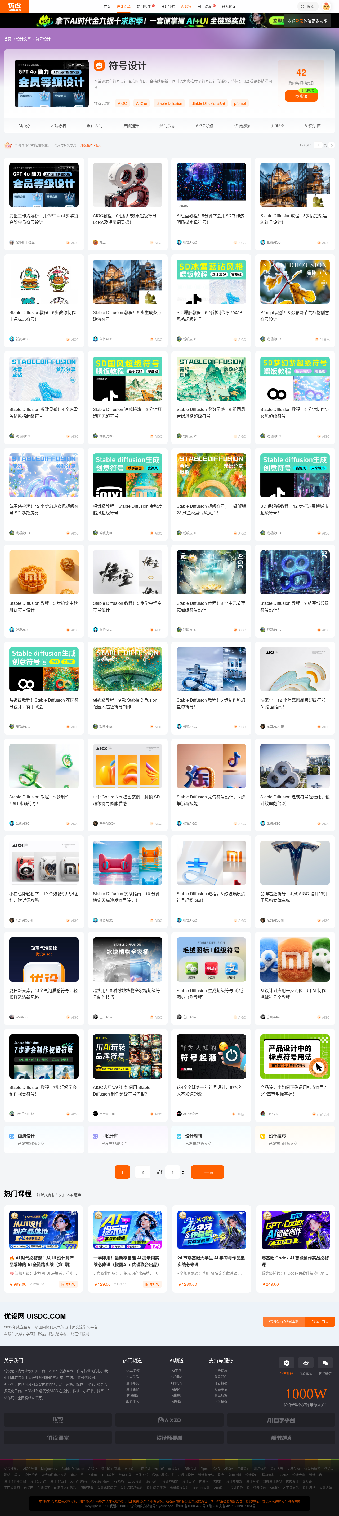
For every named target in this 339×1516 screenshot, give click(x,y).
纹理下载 (125, 1474)
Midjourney (49, 1468)
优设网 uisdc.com (35, 1316)
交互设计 (308, 1481)
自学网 (28, 1487)
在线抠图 (43, 1487)
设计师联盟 (234, 1481)
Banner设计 (201, 1487)
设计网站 (252, 1481)
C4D (216, 1468)
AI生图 (176, 1401)
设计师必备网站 (15, 1481)
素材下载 (77, 1474)
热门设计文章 (111, 1468)
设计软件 (251, 1474)
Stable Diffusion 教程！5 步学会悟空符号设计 (127, 606)
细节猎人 (132, 1401)
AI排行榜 (176, 1383)
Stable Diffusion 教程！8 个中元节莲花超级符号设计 (211, 606)
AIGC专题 (133, 1370)
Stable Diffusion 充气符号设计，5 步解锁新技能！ (211, 800)
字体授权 (221, 1401)
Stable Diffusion (169, 103)
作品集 (329, 1468)
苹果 (17, 1474)
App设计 (220, 1487)
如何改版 (235, 1474)
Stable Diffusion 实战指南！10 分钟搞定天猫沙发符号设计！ (126, 897)
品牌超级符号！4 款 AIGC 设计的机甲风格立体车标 (293, 897)
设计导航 (132, 1383)
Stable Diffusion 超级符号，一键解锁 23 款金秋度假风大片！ (211, 509)
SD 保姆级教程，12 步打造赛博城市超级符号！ (294, 509)
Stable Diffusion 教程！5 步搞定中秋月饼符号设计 (43, 606)
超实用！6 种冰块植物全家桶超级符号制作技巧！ (126, 993)
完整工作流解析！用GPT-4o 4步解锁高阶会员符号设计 (43, 218)
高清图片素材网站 (54, 1474)
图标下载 (87, 1487)
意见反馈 (221, 1395)
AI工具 (176, 1370)
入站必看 (58, 125)
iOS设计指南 (100, 1481)
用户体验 (260, 1468)
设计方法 (325, 1487)
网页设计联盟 (272, 1481)
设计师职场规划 (132, 1487)
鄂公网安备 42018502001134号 (232, 1506)
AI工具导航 (291, 1487)
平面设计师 (12, 1487)
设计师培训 (58, 1481)
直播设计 (174, 1468)
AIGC (122, 103)
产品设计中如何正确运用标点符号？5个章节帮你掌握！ (294, 1090)
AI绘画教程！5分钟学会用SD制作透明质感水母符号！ (210, 218)
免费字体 (313, 125)
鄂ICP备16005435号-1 (192, 1506)
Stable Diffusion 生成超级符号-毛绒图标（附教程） (210, 993)
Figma (204, 1468)
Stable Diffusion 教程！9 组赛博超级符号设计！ (294, 606)
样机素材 (268, 1474)
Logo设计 (135, 1481)
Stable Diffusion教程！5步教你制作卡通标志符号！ (42, 315)
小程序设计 (186, 1474)
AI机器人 (176, 1376)
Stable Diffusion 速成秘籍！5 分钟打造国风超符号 (127, 412)
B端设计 (191, 1468)
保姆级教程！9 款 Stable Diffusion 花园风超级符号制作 (125, 703)
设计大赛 (277, 1468)
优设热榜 (242, 125)
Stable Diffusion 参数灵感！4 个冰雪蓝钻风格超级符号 (43, 412)
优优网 (217, 1481)
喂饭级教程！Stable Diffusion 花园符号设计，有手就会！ (44, 703)
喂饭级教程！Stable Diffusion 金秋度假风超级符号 (127, 509)
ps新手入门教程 (65, 1487)
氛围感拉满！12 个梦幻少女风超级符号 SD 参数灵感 (44, 509)
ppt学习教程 (78, 1481)
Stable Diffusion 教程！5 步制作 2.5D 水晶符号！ (39, 800)
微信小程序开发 (163, 1474)
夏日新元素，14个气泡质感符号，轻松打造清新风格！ (43, 993)
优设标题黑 (312, 1468)
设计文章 (24, 38)
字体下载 (141, 1474)
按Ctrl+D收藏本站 (285, 1321)
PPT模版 (108, 1474)
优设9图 (277, 125)
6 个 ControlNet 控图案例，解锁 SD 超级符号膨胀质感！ (126, 800)
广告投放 (221, 1370)
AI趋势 (24, 125)
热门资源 (167, 125)
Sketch (283, 1474)
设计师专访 (206, 1474)
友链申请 (221, 1389)
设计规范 (31, 1474)
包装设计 (243, 1468)
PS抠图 (93, 1474)
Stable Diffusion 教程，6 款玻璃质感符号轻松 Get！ (211, 897)
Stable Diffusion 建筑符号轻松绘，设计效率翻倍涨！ (295, 800)
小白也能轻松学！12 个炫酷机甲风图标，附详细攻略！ (44, 897)
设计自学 (188, 1481)
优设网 (203, 1481)
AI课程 (176, 1389)
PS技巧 (118, 1481)
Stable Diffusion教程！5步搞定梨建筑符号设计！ (293, 218)
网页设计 (130, 1468)
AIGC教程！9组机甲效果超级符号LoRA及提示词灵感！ (125, 218)
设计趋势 (236, 1487)
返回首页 (321, 1321)
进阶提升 (131, 125)
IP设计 (145, 1468)
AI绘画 (141, 103)
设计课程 (132, 1389)
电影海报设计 (179, 1487)
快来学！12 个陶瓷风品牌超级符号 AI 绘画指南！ (292, 703)
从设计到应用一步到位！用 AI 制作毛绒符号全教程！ (293, 993)
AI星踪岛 (132, 1376)
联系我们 (221, 1376)
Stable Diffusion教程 (208, 103)
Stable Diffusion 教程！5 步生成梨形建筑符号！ (127, 315)
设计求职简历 (107, 1487)
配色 (221, 1474)
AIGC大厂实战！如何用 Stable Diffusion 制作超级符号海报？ (121, 1090)
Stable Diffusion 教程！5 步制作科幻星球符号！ (211, 703)
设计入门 (94, 125)
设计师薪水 (170, 1481)
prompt (240, 103)
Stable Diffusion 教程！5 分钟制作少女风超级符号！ (294, 412)
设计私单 (152, 1481)
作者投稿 (221, 1383)
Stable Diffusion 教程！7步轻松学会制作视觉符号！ (43, 1090)
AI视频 (176, 1395)
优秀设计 (292, 1481)
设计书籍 (315, 1474)
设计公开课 (38, 1481)
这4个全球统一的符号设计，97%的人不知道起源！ (210, 1090)
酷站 (7, 1474)
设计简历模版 (156, 1487)
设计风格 (309, 1487)
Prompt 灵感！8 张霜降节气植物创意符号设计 (294, 315)
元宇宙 (159, 1468)
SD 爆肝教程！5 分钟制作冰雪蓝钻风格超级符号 (209, 315)
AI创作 (274, 1487)
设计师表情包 (256, 1487)
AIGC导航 (204, 125)
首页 (8, 38)
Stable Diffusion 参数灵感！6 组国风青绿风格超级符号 (211, 412)
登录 (300, 20)
